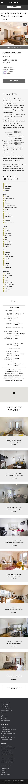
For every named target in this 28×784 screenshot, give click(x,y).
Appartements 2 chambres (7, 758)
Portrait (3, 770)
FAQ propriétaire (5, 731)
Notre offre (4, 727)
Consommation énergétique (9, 133)
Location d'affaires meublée (8, 748)
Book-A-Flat (14, 2)
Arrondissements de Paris (7, 752)
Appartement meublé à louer (8, 729)
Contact (3, 713)
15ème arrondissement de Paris (10, 104)
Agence (3, 715)
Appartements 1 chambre (7, 756)
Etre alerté (14, 81)
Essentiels (3, 772)
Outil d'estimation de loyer (8, 737)
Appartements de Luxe (7, 754)
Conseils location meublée (8, 733)
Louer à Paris (4, 735)
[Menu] (2, 2)
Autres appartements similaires (14, 687)
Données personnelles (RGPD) (17, 782)
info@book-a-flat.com (6, 710)
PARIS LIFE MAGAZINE (6, 766)
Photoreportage (5, 768)
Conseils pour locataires (7, 762)
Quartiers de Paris (5, 750)
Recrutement (4, 717)
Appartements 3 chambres (7, 760)
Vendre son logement (6, 739)
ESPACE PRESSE (5, 721)
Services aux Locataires (7, 746)
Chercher (14, 7)
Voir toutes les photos (14, 47)
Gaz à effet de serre (8, 143)
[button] (25, 33)
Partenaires (4, 719)
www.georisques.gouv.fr (15, 160)
